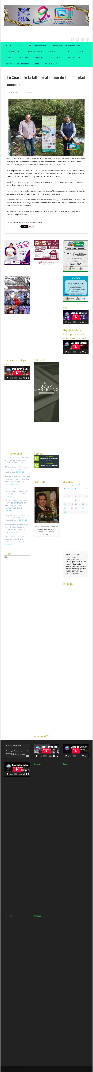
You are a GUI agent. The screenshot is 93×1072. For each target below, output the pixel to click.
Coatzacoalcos (13, 51)
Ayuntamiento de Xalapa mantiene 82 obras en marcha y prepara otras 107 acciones (16, 460)
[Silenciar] (83, 322)
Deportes (52, 51)
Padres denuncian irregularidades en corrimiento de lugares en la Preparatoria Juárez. (16, 517)
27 (79, 508)
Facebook (72, 40)
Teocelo (79, 51)
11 (72, 500)
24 (68, 508)
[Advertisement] (52, 312)
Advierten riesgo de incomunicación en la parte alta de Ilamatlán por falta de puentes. (16, 491)
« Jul (64, 518)
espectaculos (55, 58)
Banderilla (24, 58)
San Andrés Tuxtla (33, 51)
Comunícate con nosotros (17, 64)
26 (76, 508)
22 (86, 504)
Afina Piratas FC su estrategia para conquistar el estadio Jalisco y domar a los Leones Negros (16, 539)
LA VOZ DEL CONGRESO (38, 45)
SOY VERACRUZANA (74, 58)
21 (83, 504)
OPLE (37, 64)
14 (83, 500)
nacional (39, 58)
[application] (76, 317)
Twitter (77, 40)
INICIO (18, 92)
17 (68, 504)
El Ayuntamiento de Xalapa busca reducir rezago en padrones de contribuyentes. (16, 469)
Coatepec (10, 58)
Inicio (8, 45)
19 (76, 504)
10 (68, 500)
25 (72, 508)
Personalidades (51, 64)
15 (86, 500)
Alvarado (66, 51)
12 (76, 500)
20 (79, 504)
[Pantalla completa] (86, 322)
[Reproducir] (66, 322)
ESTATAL (19, 45)
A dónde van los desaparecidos (66, 45)
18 (72, 504)
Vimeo (82, 40)
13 (79, 500)
